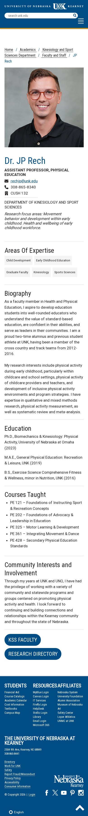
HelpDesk (38, 708)
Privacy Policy (13, 778)
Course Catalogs (14, 696)
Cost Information (14, 704)
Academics (28, 50)
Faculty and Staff (54, 55)
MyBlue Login (41, 692)
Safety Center (65, 712)
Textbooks (11, 708)
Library (37, 716)
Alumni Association (69, 700)
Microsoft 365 (41, 725)
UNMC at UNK (66, 721)
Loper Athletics (66, 716)
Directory (10, 761)
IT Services (39, 700)
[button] (81, 23)
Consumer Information (17, 786)
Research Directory (33, 654)
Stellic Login (40, 712)
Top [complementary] (80, 808)
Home (9, 50)
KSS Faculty (22, 640)
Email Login (39, 721)
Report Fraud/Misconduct (20, 774)
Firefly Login (40, 704)
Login (32, 794)
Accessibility (12, 782)
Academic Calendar (16, 700)
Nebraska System (68, 692)
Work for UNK (13, 766)
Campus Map (12, 712)
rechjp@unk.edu (24, 181)
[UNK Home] (44, 8)
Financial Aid (12, 692)
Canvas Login (41, 696)
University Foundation (70, 696)
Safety (8, 770)
